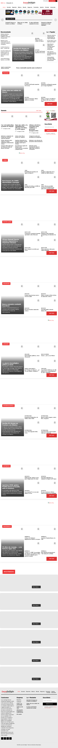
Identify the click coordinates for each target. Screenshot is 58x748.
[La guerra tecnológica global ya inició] (12, 359)
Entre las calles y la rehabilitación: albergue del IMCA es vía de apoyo (21, 127)
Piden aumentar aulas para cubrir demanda (48, 249)
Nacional (37, 38)
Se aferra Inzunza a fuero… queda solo (5, 47)
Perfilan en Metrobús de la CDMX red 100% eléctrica (47, 172)
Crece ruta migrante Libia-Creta (31, 432)
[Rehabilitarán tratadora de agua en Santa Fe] (32, 165)
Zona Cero (43, 368)
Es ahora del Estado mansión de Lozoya (34, 23)
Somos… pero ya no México (48, 355)
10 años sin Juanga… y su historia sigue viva (12, 548)
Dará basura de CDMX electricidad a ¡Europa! (10, 181)
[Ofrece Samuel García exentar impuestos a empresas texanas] (12, 237)
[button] (9, 3)
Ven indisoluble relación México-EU (47, 310)
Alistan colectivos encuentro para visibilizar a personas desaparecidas (34, 128)
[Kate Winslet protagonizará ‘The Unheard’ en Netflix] (49, 545)
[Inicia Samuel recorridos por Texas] (32, 242)
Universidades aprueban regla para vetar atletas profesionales (51, 59)
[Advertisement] (29, 208)
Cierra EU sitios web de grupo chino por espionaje (48, 432)
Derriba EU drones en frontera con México (10, 23)
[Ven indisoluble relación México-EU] (49, 302)
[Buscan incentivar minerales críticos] (32, 302)
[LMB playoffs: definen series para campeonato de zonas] (32, 470)
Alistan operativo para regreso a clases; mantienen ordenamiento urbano (7, 142)
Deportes (27, 476)
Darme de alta (50, 130)
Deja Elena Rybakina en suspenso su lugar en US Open (48, 478)
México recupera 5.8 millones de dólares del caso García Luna (48, 100)
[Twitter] (54, 68)
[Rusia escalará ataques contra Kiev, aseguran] (49, 410)
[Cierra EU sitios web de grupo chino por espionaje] (49, 424)
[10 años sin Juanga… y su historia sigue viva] (12, 542)
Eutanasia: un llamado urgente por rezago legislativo (46, 24)
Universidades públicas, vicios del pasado (32, 356)
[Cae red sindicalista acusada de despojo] (7, 118)
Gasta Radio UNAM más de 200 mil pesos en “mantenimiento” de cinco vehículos (48, 371)
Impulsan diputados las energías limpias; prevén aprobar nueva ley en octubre (21, 142)
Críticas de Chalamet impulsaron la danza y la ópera (32, 538)
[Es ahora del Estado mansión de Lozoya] (40, 46)
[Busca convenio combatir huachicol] (12, 299)
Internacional (28, 415)
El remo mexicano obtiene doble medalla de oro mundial (48, 492)
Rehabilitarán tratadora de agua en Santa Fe (31, 172)
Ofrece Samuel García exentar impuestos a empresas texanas (10, 241)
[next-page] (55, 19)
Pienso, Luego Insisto (30, 368)
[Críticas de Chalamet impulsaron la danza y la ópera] (32, 531)
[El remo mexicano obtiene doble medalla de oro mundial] (49, 485)
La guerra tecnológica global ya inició (10, 364)
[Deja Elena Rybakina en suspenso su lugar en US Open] (49, 470)
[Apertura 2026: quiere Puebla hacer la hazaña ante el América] (12, 481)
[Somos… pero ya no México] (49, 348)
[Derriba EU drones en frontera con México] (23, 46)
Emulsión (27, 354)
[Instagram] (51, 68)
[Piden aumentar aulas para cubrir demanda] (49, 242)
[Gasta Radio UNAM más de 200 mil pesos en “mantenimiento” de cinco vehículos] (49, 363)
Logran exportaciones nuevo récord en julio (32, 296)
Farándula (27, 536)
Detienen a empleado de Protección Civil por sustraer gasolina (7, 137)
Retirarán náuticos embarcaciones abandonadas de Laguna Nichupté (51, 37)
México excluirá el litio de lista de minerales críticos (48, 296)
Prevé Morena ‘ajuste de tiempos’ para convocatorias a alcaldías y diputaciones (21, 147)
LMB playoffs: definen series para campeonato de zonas (32, 478)
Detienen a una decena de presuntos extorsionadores (35, 141)
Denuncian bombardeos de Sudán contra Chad (31, 418)
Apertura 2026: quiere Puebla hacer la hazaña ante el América (11, 486)
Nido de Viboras (45, 354)
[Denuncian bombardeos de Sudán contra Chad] (32, 410)
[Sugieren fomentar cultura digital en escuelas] (32, 92)
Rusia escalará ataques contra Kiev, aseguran (48, 418)
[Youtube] (56, 68)
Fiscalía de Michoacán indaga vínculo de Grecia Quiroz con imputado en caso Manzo (6, 53)
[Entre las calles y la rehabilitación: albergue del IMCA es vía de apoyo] (21, 118)
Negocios (27, 293)
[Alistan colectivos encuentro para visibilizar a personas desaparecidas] (35, 118)
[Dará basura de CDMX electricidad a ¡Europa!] (12, 176)
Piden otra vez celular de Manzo (23, 23)
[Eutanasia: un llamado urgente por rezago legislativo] (49, 77)
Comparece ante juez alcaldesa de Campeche (35, 136)
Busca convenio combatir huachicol (11, 305)
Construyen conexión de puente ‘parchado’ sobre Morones (32, 234)
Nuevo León (27, 232)
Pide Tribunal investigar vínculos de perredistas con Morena (51, 53)
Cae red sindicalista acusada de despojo (7, 125)
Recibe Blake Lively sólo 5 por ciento (51, 41)
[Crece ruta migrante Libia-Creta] (32, 424)
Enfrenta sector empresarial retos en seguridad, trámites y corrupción (34, 147)
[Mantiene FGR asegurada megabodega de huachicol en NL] (49, 226)
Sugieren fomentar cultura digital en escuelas (31, 99)
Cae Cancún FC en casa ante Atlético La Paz (32, 492)
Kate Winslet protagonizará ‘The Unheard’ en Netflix (48, 553)
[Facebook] (49, 68)
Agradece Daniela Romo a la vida (48, 538)
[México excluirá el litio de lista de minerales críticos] (49, 288)
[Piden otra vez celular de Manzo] (40, 34)
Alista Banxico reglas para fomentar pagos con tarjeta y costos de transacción (51, 47)
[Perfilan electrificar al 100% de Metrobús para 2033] (32, 179)
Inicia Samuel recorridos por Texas (32, 249)
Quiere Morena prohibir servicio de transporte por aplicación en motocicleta (47, 187)
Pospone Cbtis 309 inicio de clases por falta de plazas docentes (7, 147)
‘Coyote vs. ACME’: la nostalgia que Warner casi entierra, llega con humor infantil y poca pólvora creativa (32, 554)
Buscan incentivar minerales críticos (32, 310)
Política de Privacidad (50, 134)
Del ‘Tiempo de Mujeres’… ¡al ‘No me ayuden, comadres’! (32, 370)
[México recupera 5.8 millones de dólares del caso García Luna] (49, 92)
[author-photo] (2, 128)
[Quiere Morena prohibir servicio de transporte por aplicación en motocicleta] (49, 179)
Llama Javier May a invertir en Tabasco (20, 136)
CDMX (26, 170)
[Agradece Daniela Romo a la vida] (49, 531)
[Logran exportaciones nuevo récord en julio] (32, 288)
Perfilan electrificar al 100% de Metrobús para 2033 (32, 186)
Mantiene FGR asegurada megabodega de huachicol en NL (48, 235)
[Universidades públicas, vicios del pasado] (32, 348)
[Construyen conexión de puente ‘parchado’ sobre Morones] (32, 226)
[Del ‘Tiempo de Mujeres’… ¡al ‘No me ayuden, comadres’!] (32, 363)
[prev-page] (2, 19)
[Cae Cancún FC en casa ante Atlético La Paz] (32, 485)
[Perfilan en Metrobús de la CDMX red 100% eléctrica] (49, 165)
